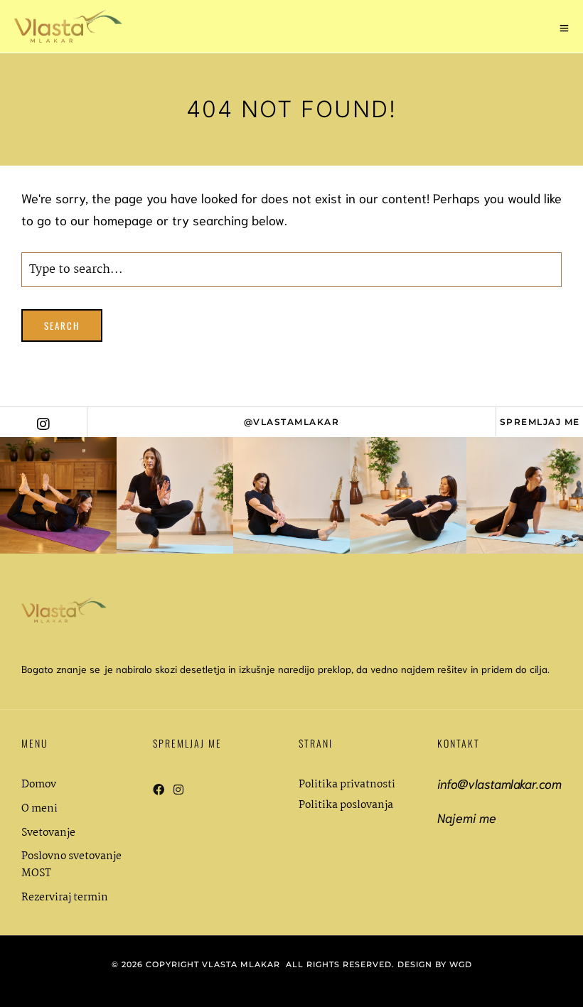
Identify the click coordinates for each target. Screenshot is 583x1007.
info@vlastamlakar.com (499, 783)
